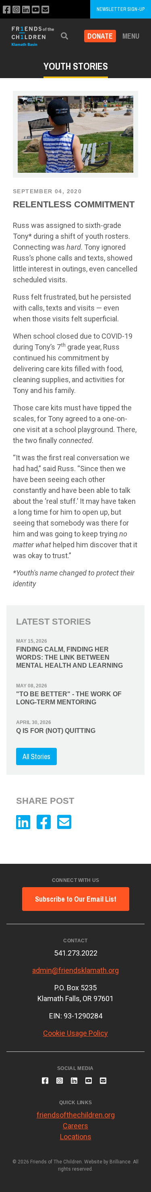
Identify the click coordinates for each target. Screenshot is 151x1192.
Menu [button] (130, 36)
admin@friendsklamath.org (75, 970)
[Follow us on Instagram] (16, 10)
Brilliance (120, 1162)
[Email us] (45, 10)
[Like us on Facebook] (6, 10)
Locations (75, 1136)
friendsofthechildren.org (76, 1115)
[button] (64, 36)
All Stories (36, 756)
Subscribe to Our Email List (75, 899)
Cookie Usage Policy (75, 1033)
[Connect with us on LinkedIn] (26, 10)
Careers (75, 1126)
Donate (100, 36)
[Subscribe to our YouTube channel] (35, 10)
